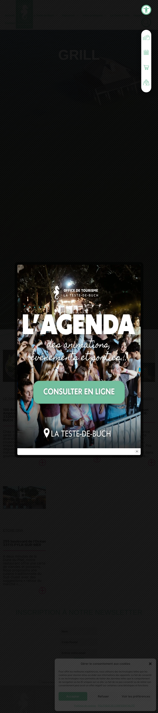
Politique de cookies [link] (85, 705)
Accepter (72, 696)
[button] (150, 664)
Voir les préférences (136, 696)
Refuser (103, 696)
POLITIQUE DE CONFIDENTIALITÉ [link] (116, 705)
